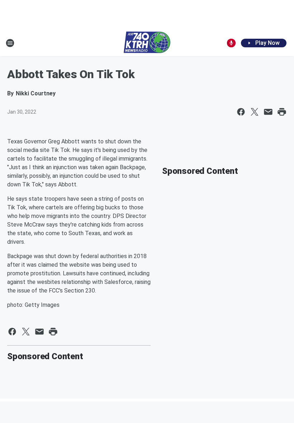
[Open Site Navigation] (10, 43)
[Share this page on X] (255, 112)
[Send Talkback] (231, 43)
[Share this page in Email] (268, 112)
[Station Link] (147, 43)
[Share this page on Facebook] (241, 112)
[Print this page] (282, 112)
